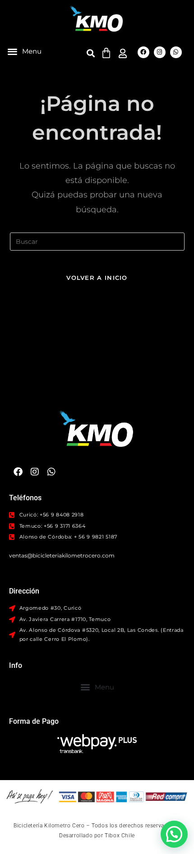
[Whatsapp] (176, 52)
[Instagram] (160, 52)
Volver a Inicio (97, 277)
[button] (24, 51)
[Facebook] (143, 52)
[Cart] (106, 53)
